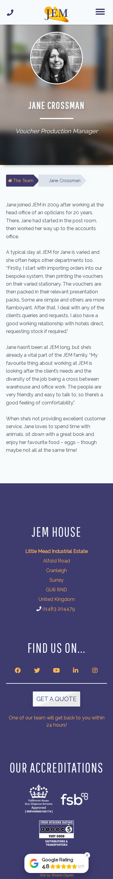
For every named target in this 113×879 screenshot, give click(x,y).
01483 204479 (58, 609)
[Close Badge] (87, 855)
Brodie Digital (63, 875)
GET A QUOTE (56, 699)
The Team (22, 180)
